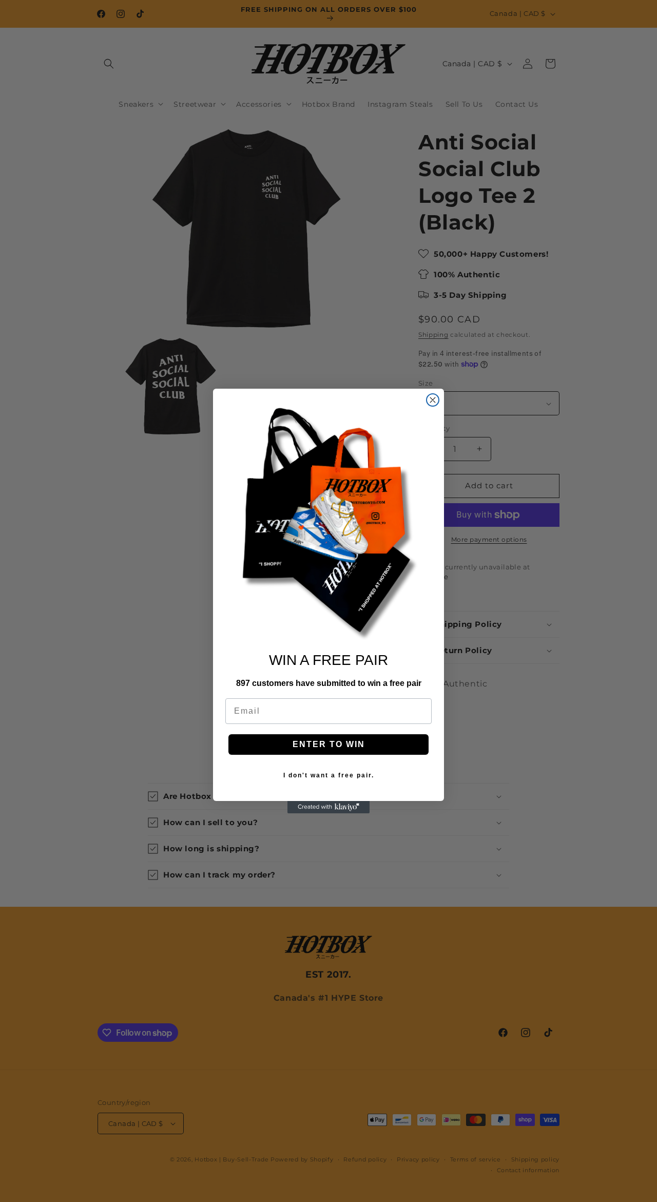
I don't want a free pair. (328, 775)
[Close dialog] (433, 400)
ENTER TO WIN (329, 744)
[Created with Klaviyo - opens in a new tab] (328, 807)
